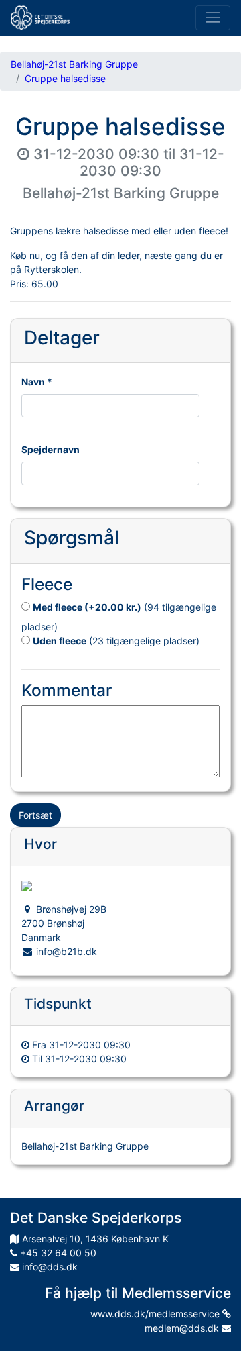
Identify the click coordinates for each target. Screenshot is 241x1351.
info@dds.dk (48, 1266)
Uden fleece (59, 640)
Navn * (36, 381)
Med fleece (87, 607)
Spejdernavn (50, 449)
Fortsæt (35, 815)
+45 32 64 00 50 (56, 1252)
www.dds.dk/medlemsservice (156, 1313)
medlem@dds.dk (183, 1328)
